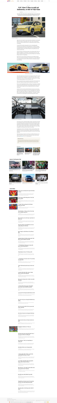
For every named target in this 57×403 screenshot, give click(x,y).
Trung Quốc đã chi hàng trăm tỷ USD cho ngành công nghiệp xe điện (36, 154)
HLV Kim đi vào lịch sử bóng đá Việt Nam (26, 313)
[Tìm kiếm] (49, 1)
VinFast (22, 136)
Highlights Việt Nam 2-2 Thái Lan (24, 326)
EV (29, 5)
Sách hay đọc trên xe (20, 138)
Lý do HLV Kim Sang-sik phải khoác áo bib (26, 292)
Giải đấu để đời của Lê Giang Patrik (25, 347)
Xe (27, 5)
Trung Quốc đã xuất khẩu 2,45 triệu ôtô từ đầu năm (20, 154)
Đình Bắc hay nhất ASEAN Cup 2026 (25, 374)
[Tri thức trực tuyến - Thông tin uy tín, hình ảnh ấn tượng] (10, 1)
